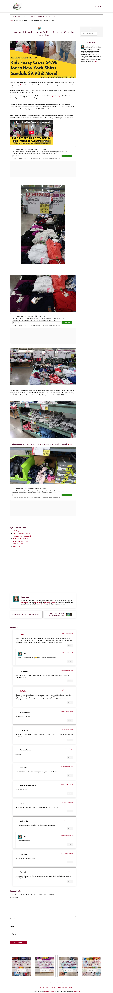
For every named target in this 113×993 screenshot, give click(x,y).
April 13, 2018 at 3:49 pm (67, 766)
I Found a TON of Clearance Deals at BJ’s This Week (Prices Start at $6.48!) (68, 963)
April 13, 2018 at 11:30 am (67, 802)
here (21, 85)
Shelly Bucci (23, 691)
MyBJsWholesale (49, 991)
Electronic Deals (18, 543)
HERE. (70, 444)
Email (12, 926)
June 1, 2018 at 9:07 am (67, 652)
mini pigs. (40, 604)
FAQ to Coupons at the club (21, 533)
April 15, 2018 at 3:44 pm (67, 670)
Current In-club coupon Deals (22, 536)
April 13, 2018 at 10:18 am (67, 871)
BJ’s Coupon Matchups (20, 531)
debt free (37, 602)
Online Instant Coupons (20, 538)
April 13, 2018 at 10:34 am (67, 853)
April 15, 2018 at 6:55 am (67, 690)
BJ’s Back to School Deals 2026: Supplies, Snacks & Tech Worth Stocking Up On (44, 963)
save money (25, 602)
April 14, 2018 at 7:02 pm (67, 711)
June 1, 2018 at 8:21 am (67, 633)
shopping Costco (49, 602)
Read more (22, 970)
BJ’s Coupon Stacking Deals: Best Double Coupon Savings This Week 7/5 (91, 963)
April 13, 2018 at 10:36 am (67, 820)
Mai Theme (77, 991)
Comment (14, 898)
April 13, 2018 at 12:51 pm (67, 835)
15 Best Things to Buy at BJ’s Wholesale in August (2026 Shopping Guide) (21, 963)
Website (13, 934)
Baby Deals (16, 546)
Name (12, 919)
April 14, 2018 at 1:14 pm (67, 729)
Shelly (22, 634)
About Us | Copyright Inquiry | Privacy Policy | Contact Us (56, 987)
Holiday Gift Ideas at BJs (20, 541)
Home (12, 20)
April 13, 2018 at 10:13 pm (67, 749)
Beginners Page (55, 96)
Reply (69, 645)
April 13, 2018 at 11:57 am (67, 784)
